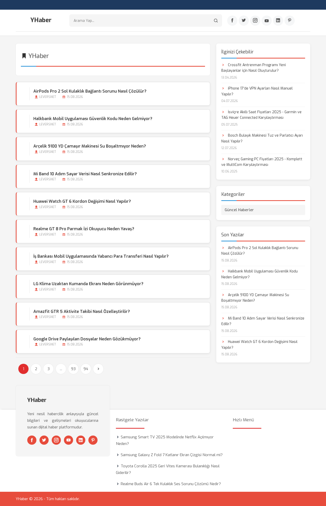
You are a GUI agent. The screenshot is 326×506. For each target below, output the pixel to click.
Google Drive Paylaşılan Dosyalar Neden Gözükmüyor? (87, 339)
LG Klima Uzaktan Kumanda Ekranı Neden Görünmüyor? (88, 283)
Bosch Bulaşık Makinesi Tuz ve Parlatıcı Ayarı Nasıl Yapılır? (262, 138)
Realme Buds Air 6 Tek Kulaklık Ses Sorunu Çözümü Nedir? (171, 483)
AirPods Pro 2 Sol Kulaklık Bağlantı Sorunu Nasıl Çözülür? (89, 91)
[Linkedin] (278, 21)
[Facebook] (232, 21)
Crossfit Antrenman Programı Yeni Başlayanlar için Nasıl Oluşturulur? (253, 68)
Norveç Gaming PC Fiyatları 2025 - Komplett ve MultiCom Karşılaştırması (261, 162)
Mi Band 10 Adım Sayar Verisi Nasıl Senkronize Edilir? (85, 174)
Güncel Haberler (239, 209)
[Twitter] (244, 21)
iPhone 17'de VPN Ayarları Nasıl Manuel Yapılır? (257, 91)
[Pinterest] (289, 21)
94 (86, 368)
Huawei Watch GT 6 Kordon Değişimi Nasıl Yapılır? (82, 201)
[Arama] (216, 20)
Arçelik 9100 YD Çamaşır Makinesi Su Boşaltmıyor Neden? (89, 146)
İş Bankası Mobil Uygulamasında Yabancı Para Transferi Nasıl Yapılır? (101, 256)
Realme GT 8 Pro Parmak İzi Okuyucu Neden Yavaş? (83, 229)
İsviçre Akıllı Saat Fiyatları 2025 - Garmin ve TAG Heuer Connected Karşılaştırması (261, 115)
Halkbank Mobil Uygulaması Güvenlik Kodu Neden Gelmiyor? (92, 118)
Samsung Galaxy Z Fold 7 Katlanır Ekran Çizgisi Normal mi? (172, 454)
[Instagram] (255, 21)
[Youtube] (267, 21)
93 (73, 368)
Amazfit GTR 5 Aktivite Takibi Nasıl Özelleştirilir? (81, 311)
